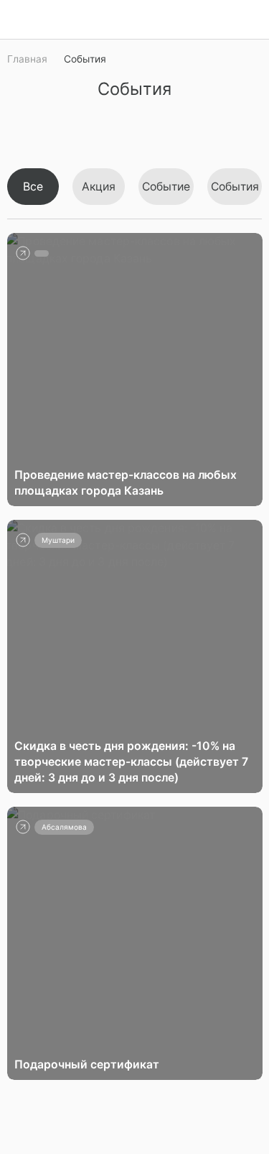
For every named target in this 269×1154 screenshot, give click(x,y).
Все (33, 186)
